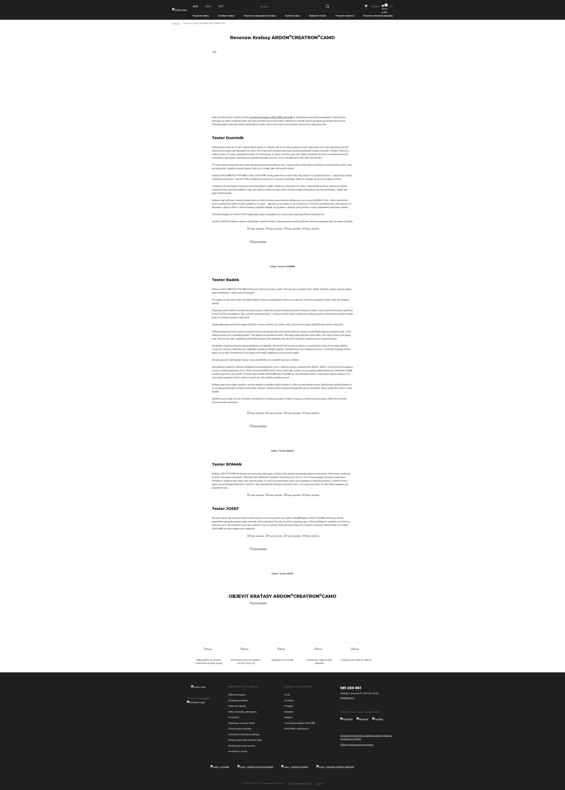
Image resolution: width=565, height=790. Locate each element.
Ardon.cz (176, 23)
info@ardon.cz (347, 697)
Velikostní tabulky (237, 706)
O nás (287, 694)
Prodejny (288, 706)
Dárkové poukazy (237, 694)
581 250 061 (350, 688)
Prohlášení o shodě (237, 751)
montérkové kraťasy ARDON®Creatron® (270, 117)
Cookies (318, 783)
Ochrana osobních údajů (300, 783)
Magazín (288, 717)
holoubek (205, 698)
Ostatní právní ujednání (239, 728)
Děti (221, 6)
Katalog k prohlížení (238, 700)
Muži (195, 6)
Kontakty (289, 700)
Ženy (208, 6)
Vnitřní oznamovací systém (241, 745)
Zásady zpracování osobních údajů (245, 740)
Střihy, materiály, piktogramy (242, 711)
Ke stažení (233, 717)
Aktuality (289, 711)
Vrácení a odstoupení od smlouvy (357, 744)
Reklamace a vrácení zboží (241, 723)
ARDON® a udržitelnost (296, 728)
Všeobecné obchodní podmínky (244, 734)
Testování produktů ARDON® (299, 723)
